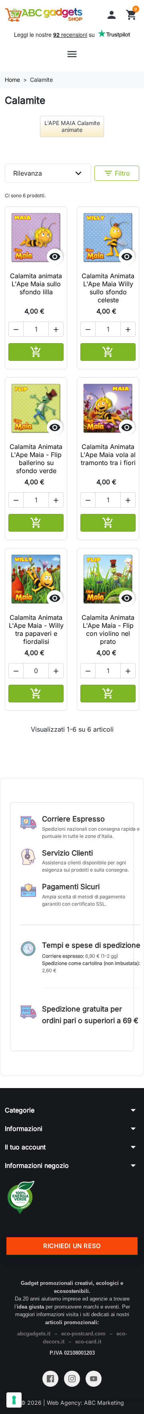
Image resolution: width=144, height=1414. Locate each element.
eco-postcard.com (83, 1334)
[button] (111, 15)
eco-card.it (88, 1342)
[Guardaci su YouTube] (94, 1379)
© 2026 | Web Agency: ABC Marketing (72, 1402)
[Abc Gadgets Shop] (43, 15)
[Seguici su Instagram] (72, 1379)
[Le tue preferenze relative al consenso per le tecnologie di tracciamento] (14, 1400)
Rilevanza (48, 173)
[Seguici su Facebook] (50, 1379)
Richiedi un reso (72, 1246)
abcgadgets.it (33, 1334)
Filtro (117, 173)
